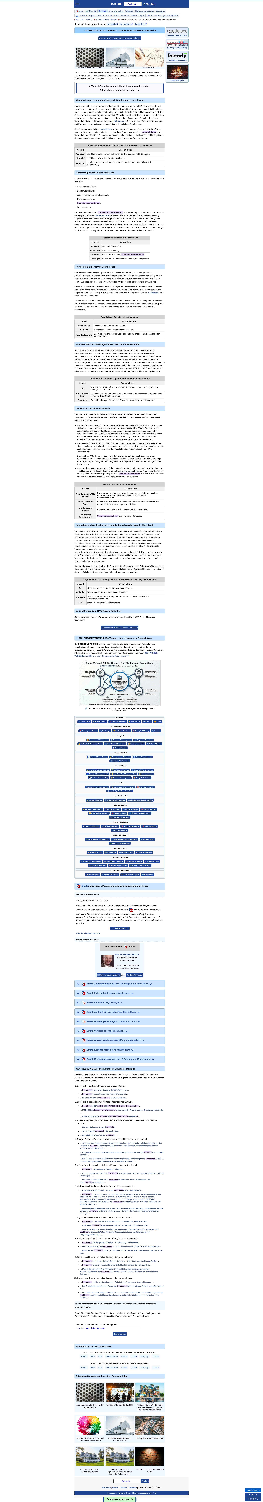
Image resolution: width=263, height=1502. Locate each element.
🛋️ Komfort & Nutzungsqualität (97, 774)
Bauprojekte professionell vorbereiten (149, 1438)
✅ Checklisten (110, 852)
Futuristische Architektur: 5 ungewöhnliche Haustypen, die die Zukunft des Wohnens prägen (119, 1471)
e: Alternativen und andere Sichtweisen (102, 1169)
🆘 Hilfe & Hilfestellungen (130, 826)
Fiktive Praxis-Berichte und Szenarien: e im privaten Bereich (111, 1190)
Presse (103, 11)
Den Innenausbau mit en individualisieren (103, 1098)
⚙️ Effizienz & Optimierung (119, 761)
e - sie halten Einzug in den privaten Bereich (105, 1090)
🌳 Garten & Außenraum (120, 770)
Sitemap (133, 1487)
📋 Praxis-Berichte (92, 874)
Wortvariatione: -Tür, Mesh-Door (100, 1131)
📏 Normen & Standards (97, 865)
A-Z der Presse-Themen (106, 19)
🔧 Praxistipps (105, 731)
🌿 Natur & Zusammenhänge (120, 843)
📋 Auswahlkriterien (120, 748)
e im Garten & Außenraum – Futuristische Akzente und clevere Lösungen (116, 1282)
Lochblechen (119, 121)
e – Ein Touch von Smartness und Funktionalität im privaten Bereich (114, 1222)
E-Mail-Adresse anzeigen (108, 975)
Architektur (125, 24)
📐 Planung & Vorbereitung (92, 809)
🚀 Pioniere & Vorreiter (134, 861)
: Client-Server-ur (98, 1135)
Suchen (145, 1481)
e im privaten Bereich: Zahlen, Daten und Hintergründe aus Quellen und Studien (119, 1261)
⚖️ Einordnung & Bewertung (115, 744)
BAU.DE (116, 4)
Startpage (144, 1356)
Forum (96, 15)
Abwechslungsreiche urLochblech (110, 1116)
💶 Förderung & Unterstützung (139, 813)
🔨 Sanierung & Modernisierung (97, 787)
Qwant (134, 1356)
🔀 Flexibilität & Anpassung (98, 813)
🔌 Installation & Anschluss (119, 817)
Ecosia (124, 1356)
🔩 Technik (156, 731)
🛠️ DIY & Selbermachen (110, 826)
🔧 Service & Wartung (130, 809)
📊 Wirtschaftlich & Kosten (97, 757)
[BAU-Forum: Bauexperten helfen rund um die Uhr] (77, 15)
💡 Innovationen (134, 721)
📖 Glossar (147, 721)
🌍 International (147, 874)
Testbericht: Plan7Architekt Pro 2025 (119, 1405)
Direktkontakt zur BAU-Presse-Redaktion (120, 628)
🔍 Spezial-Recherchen (110, 874)
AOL (100, 1356)
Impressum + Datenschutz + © (131, 1493)
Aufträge (129, 11)
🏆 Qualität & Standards (121, 731)
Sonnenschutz (102, 215)
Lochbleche (105, 129)
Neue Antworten (122, 15)
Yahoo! (156, 1356)
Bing (93, 1356)
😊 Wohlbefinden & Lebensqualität (123, 774)
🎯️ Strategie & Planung (141, 731)
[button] (120, 928)
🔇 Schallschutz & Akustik (118, 865)
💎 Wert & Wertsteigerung (143, 757)
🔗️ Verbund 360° (84, 721)
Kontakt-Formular (134, 975)
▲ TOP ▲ (253, 1494)
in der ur (110, 1106)
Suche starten (120, 1334)
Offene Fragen (153, 15)
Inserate (116, 11)
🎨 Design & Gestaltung (142, 778)
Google (84, 1356)
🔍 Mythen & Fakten (154, 744)
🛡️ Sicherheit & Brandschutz (115, 800)
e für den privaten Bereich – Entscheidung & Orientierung (110, 1243)
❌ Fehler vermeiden (149, 826)
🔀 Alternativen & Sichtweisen (97, 740)
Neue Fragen (138, 15)
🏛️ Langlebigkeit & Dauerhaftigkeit (119, 791)
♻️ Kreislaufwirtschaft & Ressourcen (124, 839)
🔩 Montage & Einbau (119, 830)
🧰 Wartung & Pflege (119, 813)
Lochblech (140, 24)
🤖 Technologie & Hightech (113, 861)
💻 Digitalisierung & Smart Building (140, 800)
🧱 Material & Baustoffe (145, 787)
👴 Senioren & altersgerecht (121, 778)
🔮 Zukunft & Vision (152, 861)
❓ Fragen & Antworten (118, 721)
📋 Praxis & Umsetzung (91, 826)
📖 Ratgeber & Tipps (95, 852)
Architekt (111, 24)
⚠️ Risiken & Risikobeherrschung (90, 744)
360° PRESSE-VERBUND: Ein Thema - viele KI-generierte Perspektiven (116, 654)
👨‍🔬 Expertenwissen (99, 721)
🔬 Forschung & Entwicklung (91, 861)
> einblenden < (253, 1490)
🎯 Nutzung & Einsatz (148, 809)
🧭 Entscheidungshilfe (136, 744)
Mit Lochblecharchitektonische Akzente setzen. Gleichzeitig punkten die (122, 1110)
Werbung (160, 11)
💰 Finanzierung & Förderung (120, 757)
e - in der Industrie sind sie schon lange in (104, 1094)
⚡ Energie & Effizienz (94, 800)
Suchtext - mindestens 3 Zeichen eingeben (97, 1324)
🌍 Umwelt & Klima (147, 839)
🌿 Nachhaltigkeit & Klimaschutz (97, 839)
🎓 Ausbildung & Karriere (130, 874)
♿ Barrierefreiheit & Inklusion (142, 770)
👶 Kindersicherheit (146, 774)
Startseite (106, 1487)
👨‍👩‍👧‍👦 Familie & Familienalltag (98, 778)
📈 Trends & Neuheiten (144, 852)
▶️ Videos (157, 721)
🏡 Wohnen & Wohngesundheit (98, 770)
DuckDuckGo (112, 1356)
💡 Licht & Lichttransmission (140, 865)
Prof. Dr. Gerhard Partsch (88, 933)
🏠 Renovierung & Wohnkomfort (122, 787)
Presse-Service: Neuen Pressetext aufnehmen (119, 38)
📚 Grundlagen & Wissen (88, 731)
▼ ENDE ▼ (253, 1499)
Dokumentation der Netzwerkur (98, 1127)
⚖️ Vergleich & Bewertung (143, 740)
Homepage (144, 11)
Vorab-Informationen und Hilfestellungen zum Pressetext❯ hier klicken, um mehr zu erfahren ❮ (120, 88)
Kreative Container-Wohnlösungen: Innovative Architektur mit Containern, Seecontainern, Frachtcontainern (149, 1407)
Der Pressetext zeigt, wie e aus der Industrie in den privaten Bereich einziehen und (120, 1247)
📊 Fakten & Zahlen (126, 852)
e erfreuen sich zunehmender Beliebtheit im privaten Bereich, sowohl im (116, 1265)
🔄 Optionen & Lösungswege (121, 740)
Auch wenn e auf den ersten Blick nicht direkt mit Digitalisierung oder (115, 1225)
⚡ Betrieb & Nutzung (112, 809)
